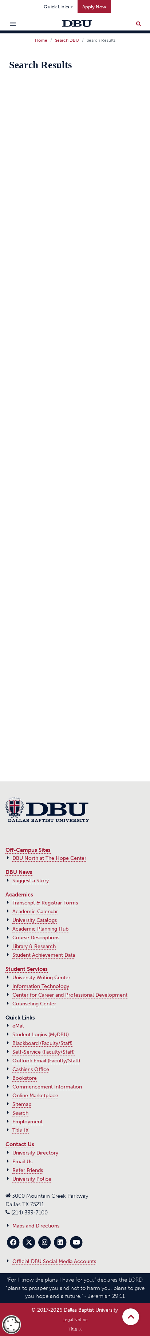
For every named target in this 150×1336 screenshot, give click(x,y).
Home (41, 40)
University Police (31, 1179)
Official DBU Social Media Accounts (54, 1261)
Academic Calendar (35, 911)
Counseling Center (34, 1004)
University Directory (35, 1153)
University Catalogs (34, 920)
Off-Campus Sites (28, 850)
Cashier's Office (30, 1069)
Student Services (26, 969)
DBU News (18, 872)
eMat (18, 1026)
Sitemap (21, 1104)
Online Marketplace (35, 1095)
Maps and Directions (35, 1226)
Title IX (20, 1130)
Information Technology (40, 986)
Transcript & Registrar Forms (45, 903)
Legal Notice (75, 1319)
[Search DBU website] (138, 22)
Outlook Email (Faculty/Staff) (46, 1061)
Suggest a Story (30, 881)
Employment (27, 1122)
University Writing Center (41, 978)
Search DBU (67, 40)
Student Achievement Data (43, 955)
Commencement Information (47, 1087)
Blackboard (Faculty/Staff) (42, 1043)
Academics (19, 894)
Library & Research (34, 946)
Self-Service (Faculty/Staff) (43, 1052)
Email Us (22, 1162)
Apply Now (94, 6)
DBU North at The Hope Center (49, 858)
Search (20, 1113)
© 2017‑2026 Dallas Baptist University (74, 1310)
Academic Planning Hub (40, 929)
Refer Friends (27, 1170)
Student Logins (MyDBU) (40, 1034)
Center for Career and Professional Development (69, 995)
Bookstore (24, 1078)
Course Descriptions (35, 938)
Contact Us (19, 1144)
